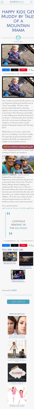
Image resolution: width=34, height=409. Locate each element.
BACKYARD (21, 228)
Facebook (8, 208)
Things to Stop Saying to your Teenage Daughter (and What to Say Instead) (17, 336)
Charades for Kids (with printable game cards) (17, 406)
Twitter (15, 208)
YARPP (14, 290)
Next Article (18, 302)
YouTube (22, 208)
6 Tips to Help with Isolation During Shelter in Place (17, 360)
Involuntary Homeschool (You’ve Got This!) (17, 383)
